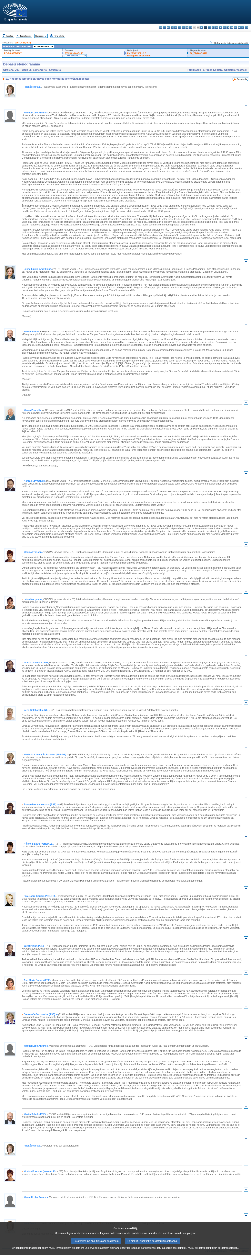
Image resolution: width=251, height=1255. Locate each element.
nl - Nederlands (220, 27)
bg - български (160, 27)
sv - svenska (246, 27)
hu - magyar (213, 27)
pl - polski (224, 27)
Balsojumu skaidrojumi (139, 55)
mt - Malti (216, 27)
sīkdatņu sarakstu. (228, 1247)
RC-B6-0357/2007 (13, 53)
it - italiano (201, 27)
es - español (164, 27)
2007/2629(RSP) (23, 42)
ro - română (231, 27)
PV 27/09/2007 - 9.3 (136, 53)
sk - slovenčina (235, 27)
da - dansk (172, 27)
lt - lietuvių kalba (209, 27)
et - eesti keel (179, 27)
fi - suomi (242, 27)
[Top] (245, 106)
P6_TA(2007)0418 (198, 53)
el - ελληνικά (183, 27)
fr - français (190, 27)
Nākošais (39, 36)
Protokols (242, 79)
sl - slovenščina (239, 27)
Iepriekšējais (25, 36)
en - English (187, 27)
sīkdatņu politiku (204, 1247)
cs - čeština (168, 27)
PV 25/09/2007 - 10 (74, 53)
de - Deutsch (175, 27)
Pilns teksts (59, 36)
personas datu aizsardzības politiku (165, 1247)
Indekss (9, 36)
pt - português (227, 27)
